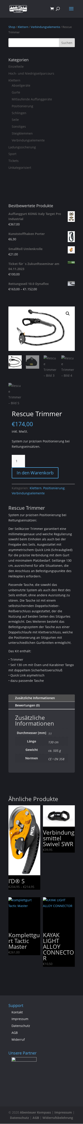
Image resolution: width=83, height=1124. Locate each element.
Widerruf (18, 1039)
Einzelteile (16, 66)
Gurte (16, 92)
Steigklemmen (22, 133)
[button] (68, 314)
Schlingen (19, 113)
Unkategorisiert (19, 167)
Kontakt (17, 1012)
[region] (22, 1064)
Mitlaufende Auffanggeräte (32, 99)
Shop (11, 27)
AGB (15, 1032)
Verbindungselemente (45, 27)
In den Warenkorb (35, 473)
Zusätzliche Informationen (35, 698)
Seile (15, 119)
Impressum (20, 1019)
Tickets (13, 161)
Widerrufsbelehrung (57, 1118)
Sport (12, 154)
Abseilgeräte (21, 85)
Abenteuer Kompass (35, 1112)
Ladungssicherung (22, 147)
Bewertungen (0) (27, 705)
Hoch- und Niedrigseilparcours (31, 73)
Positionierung (22, 106)
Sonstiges (19, 126)
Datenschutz (21, 1026)
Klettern (23, 27)
